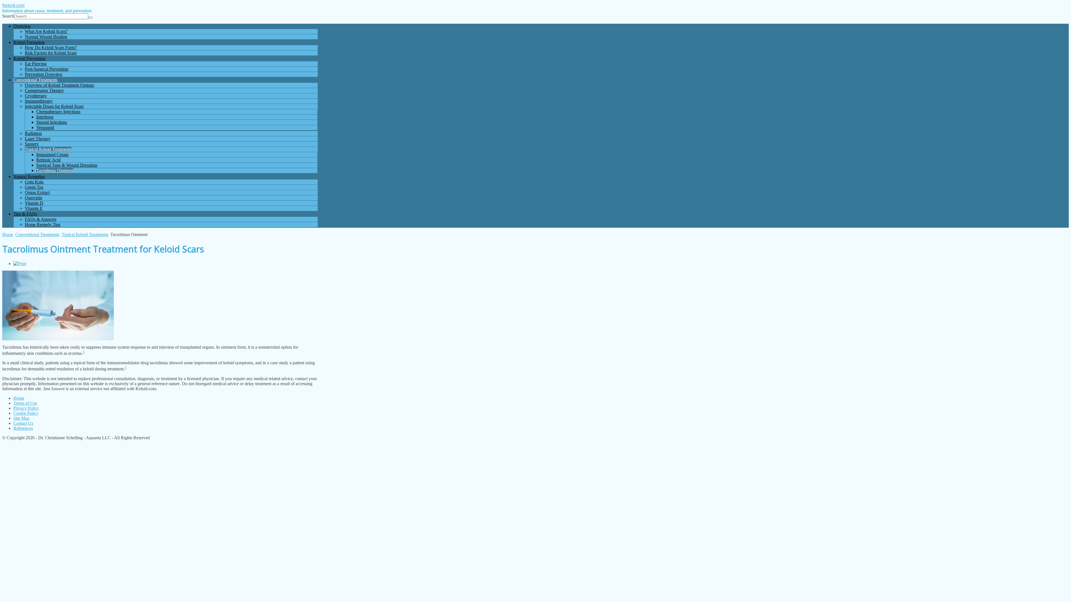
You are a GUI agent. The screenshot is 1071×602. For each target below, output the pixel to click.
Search (8, 16)
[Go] (90, 17)
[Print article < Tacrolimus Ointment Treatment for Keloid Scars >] (19, 263)
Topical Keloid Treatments (85, 234)
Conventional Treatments (37, 234)
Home (7, 234)
